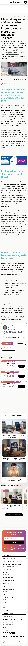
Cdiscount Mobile (7, 597)
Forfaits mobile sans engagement (12, 564)
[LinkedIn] (24, 337)
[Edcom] (14, 2)
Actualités (9, 16)
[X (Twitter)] (21, 636)
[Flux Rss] (24, 636)
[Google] (3, 636)
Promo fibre (20, 343)
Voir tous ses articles (11, 337)
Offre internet (17, 16)
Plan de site (5, 630)
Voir (21, 366)
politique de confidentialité (12, 548)
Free (3, 586)
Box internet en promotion (10, 561)
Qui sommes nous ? (8, 624)
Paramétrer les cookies (9, 622)
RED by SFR (5, 602)
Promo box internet (9, 347)
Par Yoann (4, 80)
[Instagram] (17, 636)
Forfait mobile (6, 569)
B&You (4, 605)
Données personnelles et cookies (12, 619)
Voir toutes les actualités (14, 514)
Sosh (3, 607)
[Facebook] (10, 636)
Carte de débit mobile (8, 580)
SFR (3, 594)
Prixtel (4, 599)
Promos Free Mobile (8, 567)
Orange (4, 591)
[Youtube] (14, 636)
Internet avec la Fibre (13, 265)
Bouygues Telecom (8, 352)
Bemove (4, 642)
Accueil (3, 16)
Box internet (5, 572)
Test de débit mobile (8, 577)
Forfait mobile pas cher (9, 559)
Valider (14, 542)
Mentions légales (7, 616)
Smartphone (6, 574)
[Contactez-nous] (25, 2)
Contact (4, 627)
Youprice (5, 610)
